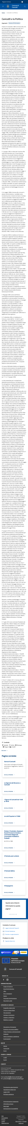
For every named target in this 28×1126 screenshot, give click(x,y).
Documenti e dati (7, 1001)
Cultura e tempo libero (9, 1010)
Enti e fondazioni (7, 994)
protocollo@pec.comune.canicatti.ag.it (13, 1079)
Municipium (19, 1121)
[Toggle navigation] (3, 6)
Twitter (12, 745)
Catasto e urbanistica (8, 1017)
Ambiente (5, 1034)
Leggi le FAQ (6, 1092)
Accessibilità (4, 1118)
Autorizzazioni (7, 1039)
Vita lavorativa (7, 1013)
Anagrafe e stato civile (9, 1008)
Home (3, 13)
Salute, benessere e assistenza (11, 1036)
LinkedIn (13, 747)
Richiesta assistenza (8, 1094)
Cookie (3, 1121)
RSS (2, 1116)
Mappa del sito (5, 1123)
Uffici (4, 991)
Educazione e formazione (9, 1027)
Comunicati (6, 1048)
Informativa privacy (8, 1104)
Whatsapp (19, 745)
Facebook (6, 745)
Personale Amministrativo (10, 998)
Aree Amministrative (8, 989)
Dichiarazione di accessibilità (10, 1109)
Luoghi (5, 1057)
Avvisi (4, 1051)
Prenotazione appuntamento (10, 1087)
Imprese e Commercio (8, 1015)
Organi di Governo (8, 986)
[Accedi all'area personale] (22, 2)
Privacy (3, 1120)
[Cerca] (25, 6)
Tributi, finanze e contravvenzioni (11, 1032)
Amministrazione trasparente (10, 1101)
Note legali (6, 1106)
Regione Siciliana (6, 2)
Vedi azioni (3, 750)
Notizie (5, 1046)
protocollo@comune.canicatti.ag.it (13, 1077)
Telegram (6, 747)
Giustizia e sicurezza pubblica (10, 1029)
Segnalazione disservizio (9, 1089)
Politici (5, 996)
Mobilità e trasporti (8, 1020)
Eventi (5, 1060)
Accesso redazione (23, 1122)
